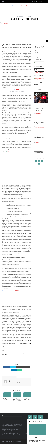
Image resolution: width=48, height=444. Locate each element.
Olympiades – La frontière (7, 399)
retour (6, 354)
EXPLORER (22, 16)
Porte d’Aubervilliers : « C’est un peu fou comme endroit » (39, 68)
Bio (9, 377)
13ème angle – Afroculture (27, 399)
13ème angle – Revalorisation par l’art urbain (17, 399)
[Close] (29, 421)
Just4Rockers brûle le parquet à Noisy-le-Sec (38, 437)
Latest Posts (23, 377)
